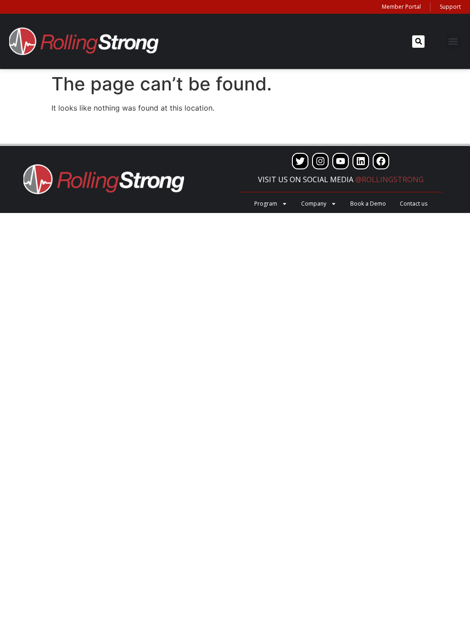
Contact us (413, 203)
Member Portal (401, 7)
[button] (418, 41)
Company (313, 203)
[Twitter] (300, 161)
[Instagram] (320, 161)
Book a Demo (368, 203)
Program (265, 203)
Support (450, 7)
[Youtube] (340, 161)
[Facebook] (381, 161)
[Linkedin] (360, 161)
